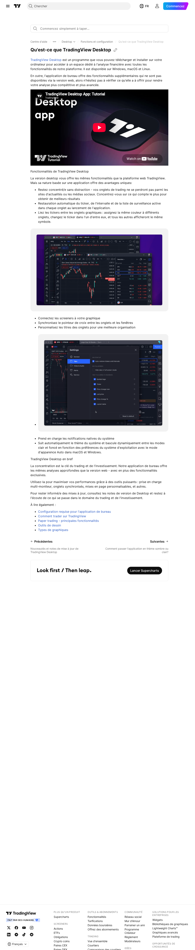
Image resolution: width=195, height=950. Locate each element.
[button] (38, 41)
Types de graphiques (53, 530)
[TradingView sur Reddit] (31, 934)
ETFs (57, 932)
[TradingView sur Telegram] (16, 934)
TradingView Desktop (46, 60)
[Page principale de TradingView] (17, 6)
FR (147, 6)
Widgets (157, 919)
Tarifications (95, 921)
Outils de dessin (49, 525)
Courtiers (93, 945)
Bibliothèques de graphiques (170, 924)
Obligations (61, 937)
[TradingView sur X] (8, 927)
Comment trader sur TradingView (62, 516)
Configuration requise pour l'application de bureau (74, 511)
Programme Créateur (132, 931)
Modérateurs (132, 941)
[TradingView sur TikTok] (24, 934)
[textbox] (101, 28)
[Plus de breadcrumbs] (54, 41)
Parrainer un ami (135, 925)
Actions (58, 928)
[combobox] (99, 28)
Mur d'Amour (132, 921)
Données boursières (100, 925)
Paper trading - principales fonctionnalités (68, 521)
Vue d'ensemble (97, 941)
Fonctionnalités (97, 916)
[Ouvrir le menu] (8, 6)
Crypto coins (62, 941)
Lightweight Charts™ (165, 928)
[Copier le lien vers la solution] (115, 50)
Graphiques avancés (165, 932)
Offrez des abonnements (103, 929)
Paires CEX (60, 945)
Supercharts (61, 916)
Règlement (131, 937)
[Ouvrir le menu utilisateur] (157, 6)
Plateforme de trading (166, 936)
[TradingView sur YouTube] (24, 927)
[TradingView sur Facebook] (16, 927)
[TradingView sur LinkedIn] (8, 934)
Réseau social (133, 916)
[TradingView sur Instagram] (31, 927)
